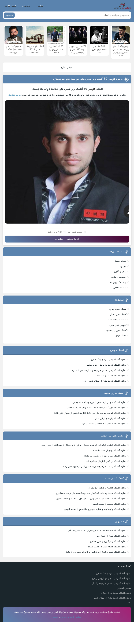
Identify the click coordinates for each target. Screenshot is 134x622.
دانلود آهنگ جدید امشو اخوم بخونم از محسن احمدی (99, 370)
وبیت (55, 617)
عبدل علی (67, 67)
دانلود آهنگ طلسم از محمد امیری (109, 504)
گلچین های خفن (117, 325)
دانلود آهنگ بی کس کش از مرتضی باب (106, 461)
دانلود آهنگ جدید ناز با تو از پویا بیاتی (106, 365)
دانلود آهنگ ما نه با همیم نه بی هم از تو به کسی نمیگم (97, 530)
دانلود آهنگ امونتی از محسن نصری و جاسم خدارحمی (99, 402)
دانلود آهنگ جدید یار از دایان (111, 375)
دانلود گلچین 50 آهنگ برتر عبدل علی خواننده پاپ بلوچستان (88, 79)
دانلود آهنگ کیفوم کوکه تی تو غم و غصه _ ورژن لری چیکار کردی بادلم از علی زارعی (83, 445)
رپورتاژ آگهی (120, 271)
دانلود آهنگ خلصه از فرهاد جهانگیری (107, 488)
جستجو (9, 15)
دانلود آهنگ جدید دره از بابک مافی (108, 359)
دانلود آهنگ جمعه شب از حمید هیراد (107, 546)
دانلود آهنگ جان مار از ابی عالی (110, 418)
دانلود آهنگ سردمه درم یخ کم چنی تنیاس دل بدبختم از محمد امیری (91, 498)
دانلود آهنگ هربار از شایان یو (111, 536)
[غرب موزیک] (122, 5)
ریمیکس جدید (118, 277)
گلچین (40, 5)
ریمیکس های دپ (117, 319)
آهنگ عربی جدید (117, 309)
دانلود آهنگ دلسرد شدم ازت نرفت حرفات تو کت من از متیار (95, 552)
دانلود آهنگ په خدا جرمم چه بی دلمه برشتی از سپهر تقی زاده (94, 466)
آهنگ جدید (11, 5)
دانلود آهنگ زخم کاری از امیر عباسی (108, 541)
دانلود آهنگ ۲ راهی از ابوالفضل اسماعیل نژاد (103, 423)
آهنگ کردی (120, 335)
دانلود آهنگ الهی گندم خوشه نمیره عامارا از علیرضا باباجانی (96, 407)
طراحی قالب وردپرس (70, 617)
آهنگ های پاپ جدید (115, 330)
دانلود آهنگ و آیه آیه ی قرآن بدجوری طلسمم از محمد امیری (95, 509)
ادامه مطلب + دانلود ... (67, 239)
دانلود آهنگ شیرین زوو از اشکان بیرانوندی (104, 456)
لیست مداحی (119, 287)
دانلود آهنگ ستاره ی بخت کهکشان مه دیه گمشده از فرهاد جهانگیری (91, 493)
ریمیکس (26, 5)
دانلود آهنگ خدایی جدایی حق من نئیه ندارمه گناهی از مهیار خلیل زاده (90, 413)
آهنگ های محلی (118, 314)
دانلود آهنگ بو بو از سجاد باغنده (109, 450)
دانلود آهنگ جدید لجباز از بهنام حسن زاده (104, 381)
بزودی (123, 266)
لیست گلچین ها (75, 232)
